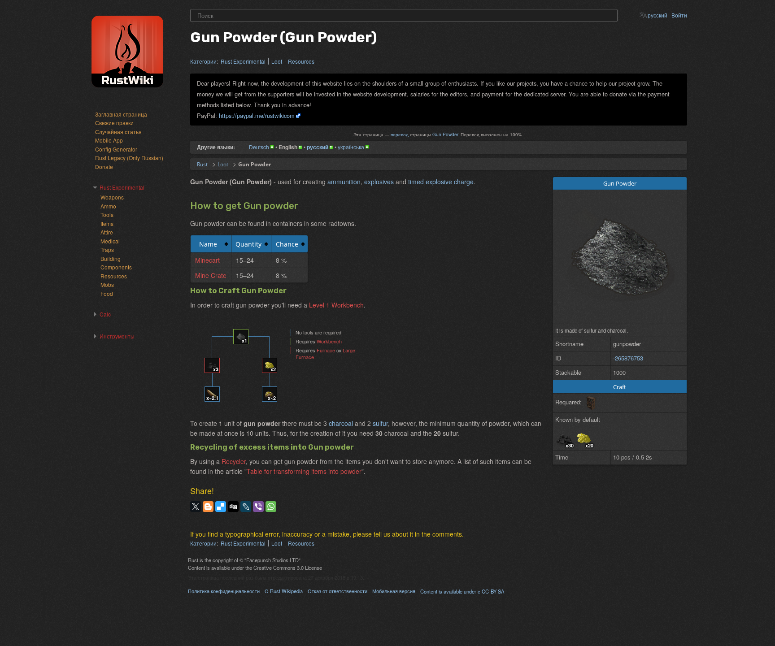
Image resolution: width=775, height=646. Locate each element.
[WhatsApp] (271, 506)
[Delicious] (220, 506)
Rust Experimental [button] (122, 187)
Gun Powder (445, 134)
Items (106, 223)
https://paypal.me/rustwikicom (257, 115)
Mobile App (109, 140)
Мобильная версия (393, 590)
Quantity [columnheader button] (248, 244)
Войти (679, 15)
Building (110, 258)
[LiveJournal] (245, 506)
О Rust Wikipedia (284, 590)
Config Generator (116, 149)
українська (351, 147)
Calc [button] (105, 314)
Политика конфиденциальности (224, 590)
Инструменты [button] (117, 336)
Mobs (107, 284)
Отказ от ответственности (337, 590)
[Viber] (258, 506)
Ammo (108, 206)
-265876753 (628, 358)
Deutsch (259, 147)
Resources (301, 61)
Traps (107, 249)
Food (106, 293)
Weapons (112, 197)
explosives (379, 181)
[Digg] (233, 506)
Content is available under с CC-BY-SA (462, 591)
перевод (400, 134)
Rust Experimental (243, 61)
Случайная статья (118, 131)
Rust (202, 164)
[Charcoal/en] (564, 438)
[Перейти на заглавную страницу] (127, 51)
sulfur (380, 423)
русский (657, 15)
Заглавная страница (121, 114)
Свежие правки (114, 122)
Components (116, 267)
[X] (195, 506)
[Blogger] (208, 506)
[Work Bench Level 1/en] (590, 402)
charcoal (341, 423)
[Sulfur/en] (584, 438)
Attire (106, 232)
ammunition (344, 181)
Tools (106, 214)
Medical (110, 241)
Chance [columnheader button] (287, 244)
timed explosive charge (441, 181)
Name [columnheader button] (208, 244)
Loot (276, 61)
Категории (203, 61)
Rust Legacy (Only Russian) (129, 157)
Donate (104, 166)
